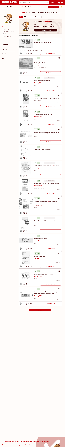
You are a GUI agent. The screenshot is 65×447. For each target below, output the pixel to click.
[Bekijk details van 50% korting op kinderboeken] (26, 116)
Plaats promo (53, 7)
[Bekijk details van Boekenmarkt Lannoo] (26, 240)
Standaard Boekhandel (40, 67)
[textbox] (33, 2)
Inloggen (54, 2)
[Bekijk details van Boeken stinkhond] (26, 257)
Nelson (36, 136)
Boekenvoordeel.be (39, 188)
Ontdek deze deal (50, 53)
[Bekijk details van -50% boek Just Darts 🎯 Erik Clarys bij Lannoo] (26, 203)
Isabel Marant (38, 100)
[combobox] (34, 2)
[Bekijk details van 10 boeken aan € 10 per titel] (26, 150)
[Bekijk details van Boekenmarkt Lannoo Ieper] (26, 43)
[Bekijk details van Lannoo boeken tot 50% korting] (26, 275)
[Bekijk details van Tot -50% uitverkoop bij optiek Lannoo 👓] (26, 99)
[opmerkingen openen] (24, 53)
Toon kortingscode (50, 90)
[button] (61, 7)
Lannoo (36, 45)
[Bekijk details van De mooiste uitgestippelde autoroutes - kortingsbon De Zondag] (26, 63)
